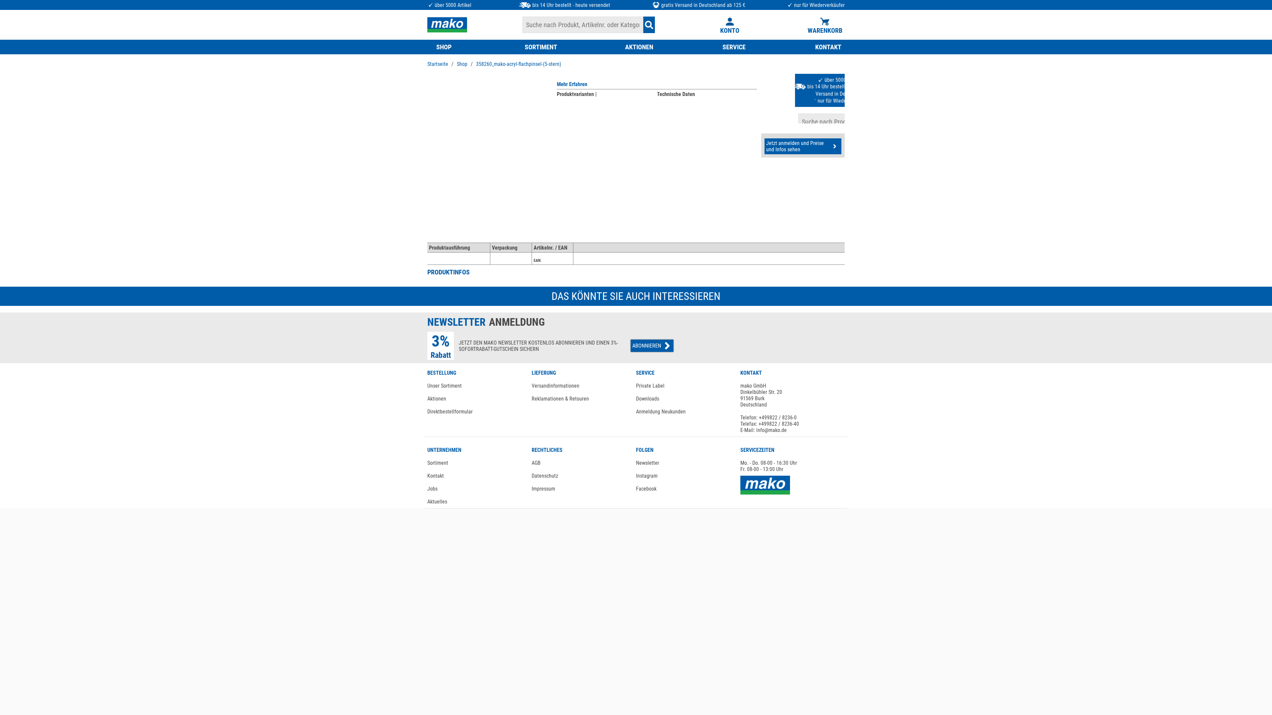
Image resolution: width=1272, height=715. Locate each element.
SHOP (443, 47)
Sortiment (437, 463)
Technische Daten (676, 94)
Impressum (543, 489)
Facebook (646, 489)
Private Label (650, 386)
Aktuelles (437, 502)
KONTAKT (828, 47)
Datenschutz (545, 476)
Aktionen (436, 399)
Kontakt (435, 476)
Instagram (647, 476)
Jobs (432, 489)
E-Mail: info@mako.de (763, 430)
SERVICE (734, 47)
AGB (536, 463)
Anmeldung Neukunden (661, 411)
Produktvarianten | (577, 94)
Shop (462, 64)
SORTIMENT (541, 47)
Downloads (647, 399)
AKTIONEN (639, 47)
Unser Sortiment (444, 386)
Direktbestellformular (450, 411)
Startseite (437, 64)
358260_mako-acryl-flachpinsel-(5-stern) (518, 64)
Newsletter (647, 463)
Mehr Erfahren (572, 84)
